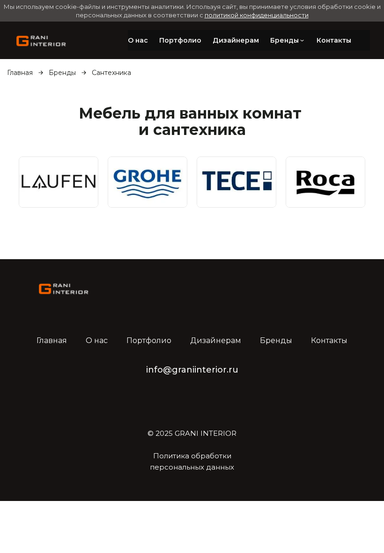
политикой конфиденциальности (257, 15)
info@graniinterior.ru (192, 370)
